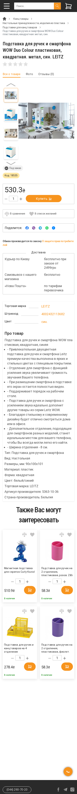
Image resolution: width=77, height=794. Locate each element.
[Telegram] (40, 227)
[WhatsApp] (47, 227)
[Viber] (33, 227)
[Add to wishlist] (32, 534)
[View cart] (68, 6)
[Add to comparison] (24, 534)
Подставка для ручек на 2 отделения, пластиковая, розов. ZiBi (57, 572)
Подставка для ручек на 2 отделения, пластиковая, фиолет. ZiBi (57, 648)
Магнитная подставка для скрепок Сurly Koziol (19, 570)
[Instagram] (72, 789)
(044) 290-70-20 (17, 789)
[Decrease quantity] (6, 199)
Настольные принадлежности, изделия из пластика (34, 23)
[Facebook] (27, 227)
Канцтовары (20, 18)
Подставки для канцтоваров (20, 27)
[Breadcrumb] (4, 18)
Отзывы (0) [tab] (46, 74)
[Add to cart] (30, 590)
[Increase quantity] (21, 199)
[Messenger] (53, 227)
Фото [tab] (29, 74)
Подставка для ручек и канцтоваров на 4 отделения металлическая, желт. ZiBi (19, 648)
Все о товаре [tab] (11, 74)
